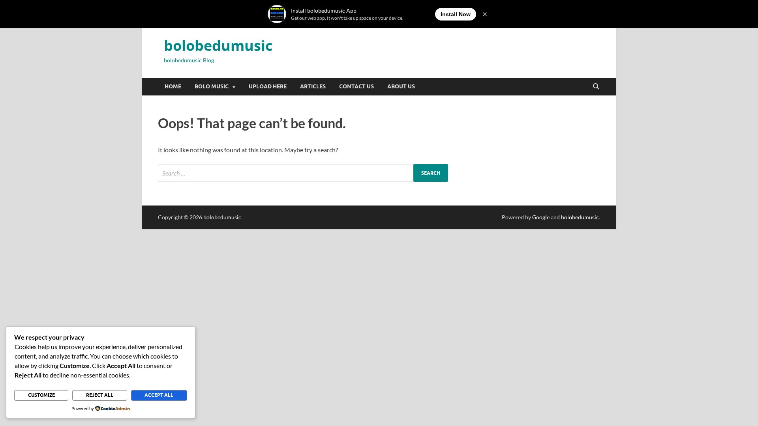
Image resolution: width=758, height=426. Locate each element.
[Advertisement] (237, 284)
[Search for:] (303, 173)
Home (173, 86)
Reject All (99, 395)
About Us (401, 86)
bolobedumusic (218, 45)
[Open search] (596, 87)
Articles (313, 86)
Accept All (158, 395)
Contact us (356, 86)
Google (541, 217)
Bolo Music (212, 86)
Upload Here (268, 86)
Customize (41, 395)
